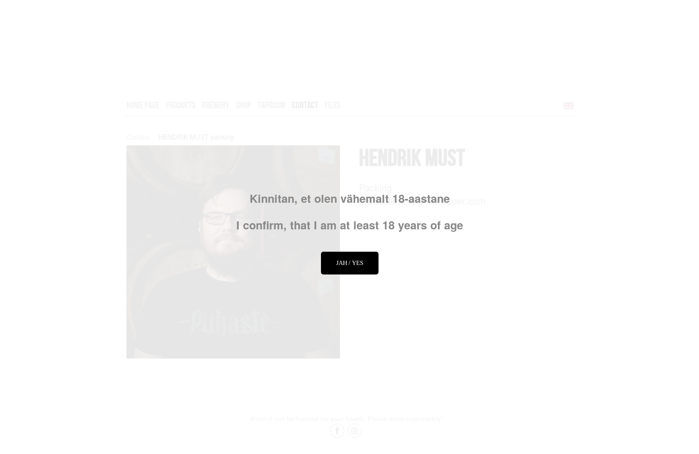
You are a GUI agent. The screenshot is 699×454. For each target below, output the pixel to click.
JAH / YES (349, 262)
